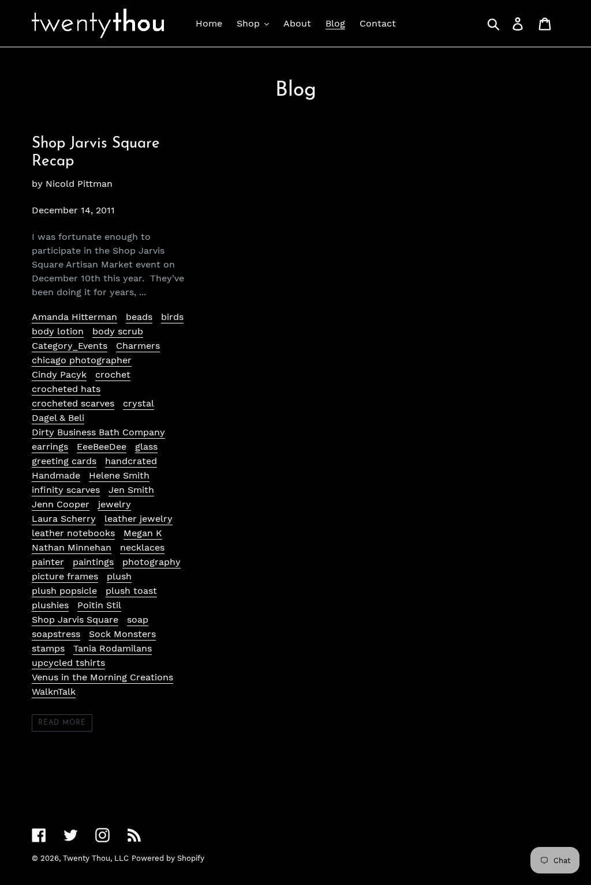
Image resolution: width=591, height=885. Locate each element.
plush (119, 576)
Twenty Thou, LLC (96, 858)
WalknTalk (54, 691)
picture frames (65, 576)
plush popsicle (64, 590)
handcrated (131, 460)
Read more (62, 723)
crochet (112, 374)
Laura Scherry (64, 518)
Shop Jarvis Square (75, 619)
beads (139, 316)
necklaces (142, 547)
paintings (93, 561)
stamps (48, 648)
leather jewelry (138, 518)
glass (146, 446)
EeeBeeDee (101, 446)
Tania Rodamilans (112, 648)
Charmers (138, 345)
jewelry (114, 504)
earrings (50, 446)
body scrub (117, 331)
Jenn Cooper (60, 504)
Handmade (56, 475)
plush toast (131, 590)
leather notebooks (73, 533)
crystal (138, 403)
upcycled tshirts (68, 662)
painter (48, 561)
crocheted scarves (73, 403)
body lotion (58, 331)
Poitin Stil (99, 605)
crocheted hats (66, 388)
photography (151, 561)
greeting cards (64, 460)
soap (137, 619)
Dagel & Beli (58, 417)
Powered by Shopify (168, 858)
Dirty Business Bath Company (98, 432)
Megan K (143, 533)
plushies (50, 605)
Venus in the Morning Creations (102, 677)
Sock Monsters (122, 633)
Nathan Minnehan (71, 547)
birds (172, 316)
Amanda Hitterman (74, 316)
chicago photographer (82, 360)
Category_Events (69, 345)
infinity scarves (66, 489)
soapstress (56, 633)
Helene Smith (119, 475)
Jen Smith (131, 489)
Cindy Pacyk (59, 374)
